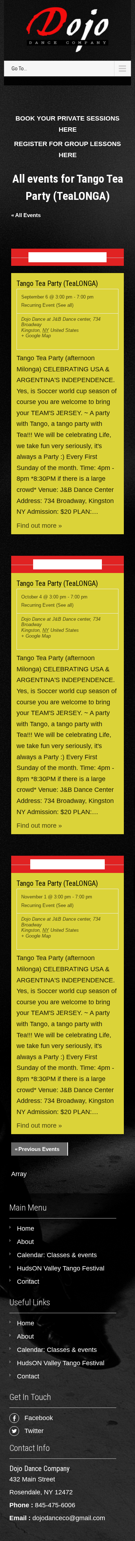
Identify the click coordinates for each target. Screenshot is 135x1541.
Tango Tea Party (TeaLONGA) (57, 283)
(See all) (64, 305)
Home (25, 1228)
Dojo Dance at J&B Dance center (55, 319)
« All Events (26, 215)
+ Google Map (36, 335)
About (25, 1241)
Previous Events (37, 1149)
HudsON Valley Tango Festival (60, 1268)
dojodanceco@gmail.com (68, 1518)
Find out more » (39, 525)
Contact (28, 1281)
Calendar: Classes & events (57, 1255)
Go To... (19, 68)
